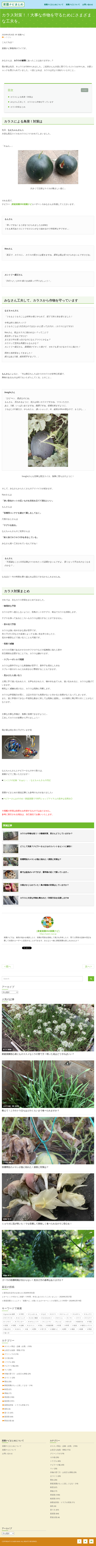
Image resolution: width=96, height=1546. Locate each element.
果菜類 (7, 1397)
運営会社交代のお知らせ (13, 1293)
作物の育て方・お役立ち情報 (15, 1373)
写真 (90, 1322)
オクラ (53, 1314)
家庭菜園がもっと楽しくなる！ (16, 1385)
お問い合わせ (87, 4)
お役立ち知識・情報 (12, 1350)
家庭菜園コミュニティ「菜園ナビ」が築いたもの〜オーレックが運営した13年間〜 (36, 1300)
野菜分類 (7, 1420)
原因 (6, 1325)
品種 (22, 1325)
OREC (22, 1314)
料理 (67, 1325)
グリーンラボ (9, 1354)
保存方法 (80, 1322)
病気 (6, 1409)
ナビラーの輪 (9, 1366)
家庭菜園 (50, 1325)
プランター (20, 1322)
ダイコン (60, 1318)
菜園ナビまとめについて (53, 4)
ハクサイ (8, 1322)
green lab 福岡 (10, 1314)
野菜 (90, 1329)
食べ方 (7, 1333)
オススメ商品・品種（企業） (15, 1346)
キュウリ (89, 1314)
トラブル (7, 37)
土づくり (31, 1325)
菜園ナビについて (73, 4)
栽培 (75, 1325)
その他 (7, 1358)
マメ (6, 1369)
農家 (73, 1329)
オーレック (65, 1314)
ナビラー (89, 1318)
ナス (79, 1318)
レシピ (59, 1322)
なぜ (44, 1314)
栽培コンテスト (87, 1325)
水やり (18, 1329)
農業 (81, 1329)
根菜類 (7, 1401)
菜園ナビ (55, 1329)
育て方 (44, 1329)
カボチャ (77, 1314)
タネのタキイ (47, 1318)
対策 (59, 1325)
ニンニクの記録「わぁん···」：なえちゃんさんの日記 (27, 780)
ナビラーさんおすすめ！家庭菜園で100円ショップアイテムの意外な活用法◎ (37, 798)
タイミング (21, 1318)
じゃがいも (33, 1314)
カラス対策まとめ (17, 107)
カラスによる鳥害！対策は (21, 97)
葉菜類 (7, 1416)
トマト (70, 1318)
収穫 (14, 1325)
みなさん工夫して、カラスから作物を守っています (32, 102)
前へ (8, 966)
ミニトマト (48, 1322)
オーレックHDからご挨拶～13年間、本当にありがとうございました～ (31, 1296)
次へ (88, 966)
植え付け (8, 1329)
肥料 (34, 1329)
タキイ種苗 (34, 1318)
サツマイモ (8, 1318)
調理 (64, 1329)
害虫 (40, 1325)
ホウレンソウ (34, 1322)
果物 (6, 1393)
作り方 (69, 1322)
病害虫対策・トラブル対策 (14, 1405)
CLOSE (84, 90)
